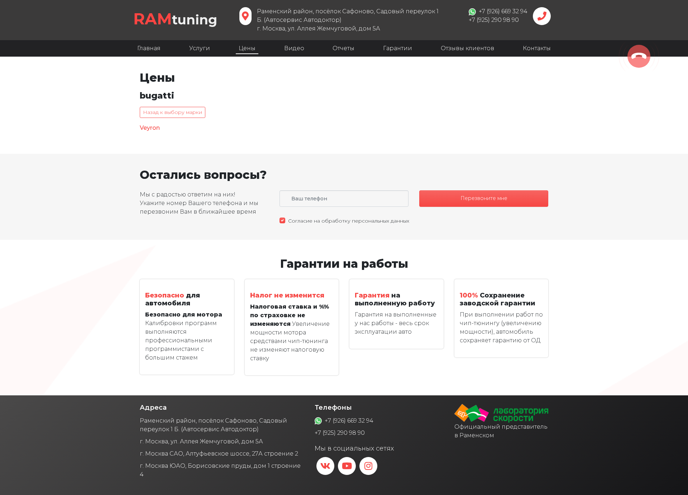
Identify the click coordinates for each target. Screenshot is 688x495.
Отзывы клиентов (467, 48)
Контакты (537, 48)
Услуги (199, 48)
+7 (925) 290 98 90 (340, 432)
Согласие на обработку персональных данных (348, 221)
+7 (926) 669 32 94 (349, 420)
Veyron (150, 127)
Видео (294, 48)
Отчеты (343, 48)
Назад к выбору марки (172, 112)
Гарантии (397, 48)
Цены (247, 48)
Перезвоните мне (483, 198)
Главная (149, 48)
